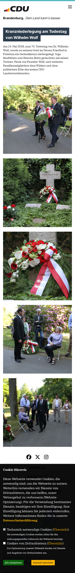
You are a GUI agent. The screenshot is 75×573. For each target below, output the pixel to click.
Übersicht (60, 529)
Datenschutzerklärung (20, 520)
